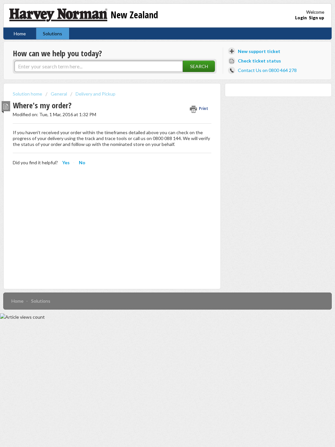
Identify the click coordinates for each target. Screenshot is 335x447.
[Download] (155, 139)
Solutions (52, 33)
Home (20, 33)
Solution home (28, 94)
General (59, 94)
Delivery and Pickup (95, 94)
